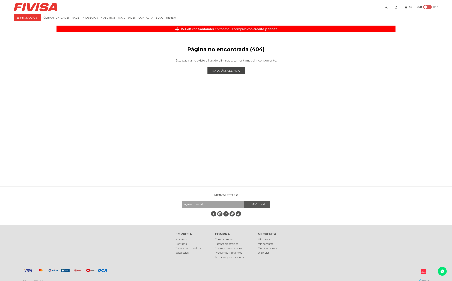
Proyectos (90, 17)
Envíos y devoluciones (228, 248)
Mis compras (265, 243)
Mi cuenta (264, 239)
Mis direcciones (267, 248)
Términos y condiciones (229, 257)
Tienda (171, 17)
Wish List (263, 252)
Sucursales (127, 17)
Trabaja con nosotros (188, 248)
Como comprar (224, 239)
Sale (75, 17)
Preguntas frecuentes (228, 252)
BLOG (159, 17)
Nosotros (108, 17)
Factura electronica (226, 243)
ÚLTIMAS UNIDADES (56, 17)
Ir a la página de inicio (226, 70)
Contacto (145, 17)
